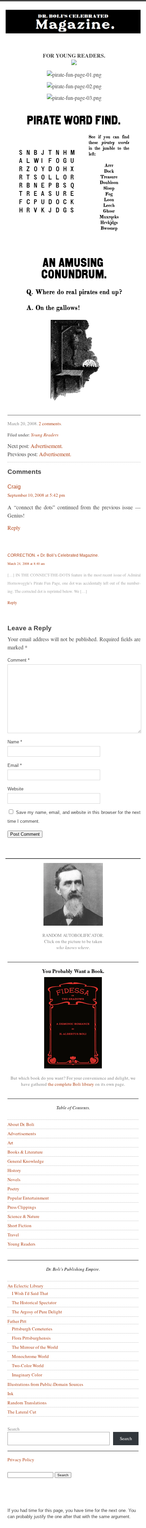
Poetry (13, 1189)
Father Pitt (16, 1321)
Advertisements (21, 1133)
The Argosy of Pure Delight (37, 1312)
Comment (18, 660)
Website (15, 788)
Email (14, 765)
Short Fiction (19, 1225)
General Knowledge (25, 1161)
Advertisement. (47, 445)
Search (13, 1429)
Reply (13, 527)
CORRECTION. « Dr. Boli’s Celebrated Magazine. (53, 555)
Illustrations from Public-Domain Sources (45, 1384)
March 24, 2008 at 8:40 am (26, 563)
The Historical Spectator (34, 1302)
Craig (14, 487)
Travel (13, 1235)
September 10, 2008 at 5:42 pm (36, 495)
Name (14, 741)
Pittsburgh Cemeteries (32, 1329)
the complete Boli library (71, 1084)
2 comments (50, 423)
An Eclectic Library (25, 1286)
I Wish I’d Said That (30, 1293)
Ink (10, 1393)
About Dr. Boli (20, 1124)
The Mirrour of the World (35, 1347)
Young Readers (44, 435)
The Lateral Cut (21, 1412)
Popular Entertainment (28, 1198)
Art (10, 1143)
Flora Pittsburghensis (31, 1338)
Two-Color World (28, 1365)
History (14, 1170)
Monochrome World (30, 1356)
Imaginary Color (27, 1375)
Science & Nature (23, 1216)
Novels (13, 1179)
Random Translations (27, 1403)
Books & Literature (25, 1152)
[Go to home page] (73, 26)
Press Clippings (21, 1207)
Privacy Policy (20, 1459)
